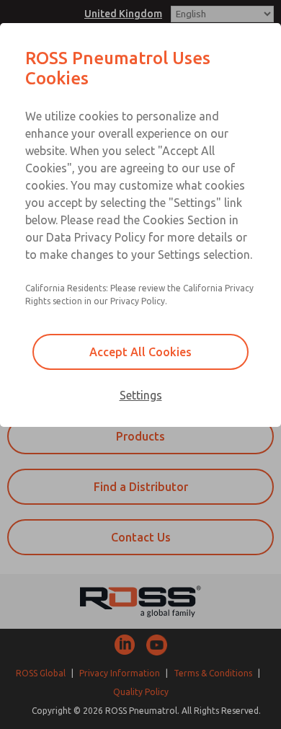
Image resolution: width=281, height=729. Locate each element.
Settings (141, 395)
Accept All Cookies (140, 351)
